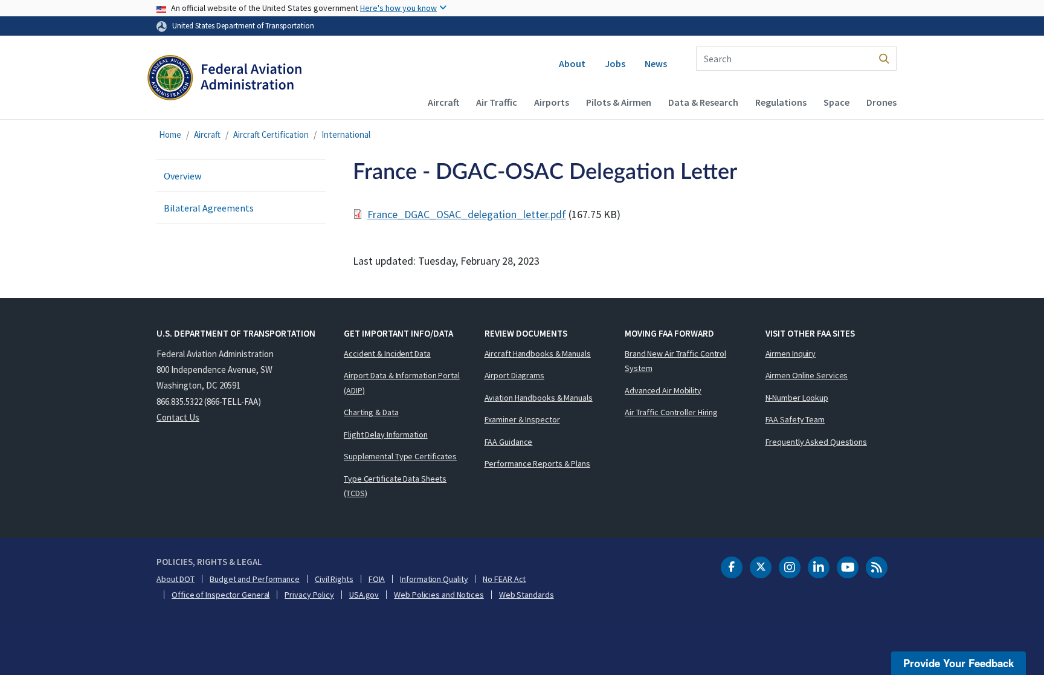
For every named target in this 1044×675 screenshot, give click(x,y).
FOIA (377, 579)
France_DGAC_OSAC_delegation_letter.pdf (466, 214)
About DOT (175, 579)
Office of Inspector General (220, 594)
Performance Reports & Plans (537, 463)
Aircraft (443, 102)
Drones (881, 102)
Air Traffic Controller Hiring (671, 412)
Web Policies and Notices (439, 594)
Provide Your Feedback (958, 663)
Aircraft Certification (271, 134)
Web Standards (526, 594)
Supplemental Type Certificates (400, 456)
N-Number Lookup (797, 397)
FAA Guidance (509, 441)
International (345, 134)
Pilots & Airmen (618, 102)
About (572, 63)
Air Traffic (496, 102)
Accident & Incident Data (387, 353)
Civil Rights (334, 579)
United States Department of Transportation (243, 25)
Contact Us (177, 417)
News (656, 63)
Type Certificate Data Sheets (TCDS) (395, 486)
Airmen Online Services (806, 375)
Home (170, 134)
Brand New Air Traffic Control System (675, 361)
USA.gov (364, 594)
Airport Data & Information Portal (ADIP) (402, 383)
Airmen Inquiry (790, 353)
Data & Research (703, 102)
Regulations (781, 102)
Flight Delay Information (386, 434)
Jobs (615, 63)
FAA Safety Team (795, 419)
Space (836, 102)
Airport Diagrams (514, 375)
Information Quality (434, 579)
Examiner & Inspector (522, 419)
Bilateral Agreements (209, 208)
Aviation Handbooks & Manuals (539, 397)
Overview (182, 176)
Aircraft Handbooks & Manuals (538, 353)
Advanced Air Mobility (663, 390)
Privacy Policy (309, 594)
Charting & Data (371, 412)
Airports (551, 102)
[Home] (224, 79)
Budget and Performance (255, 579)
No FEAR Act (504, 579)
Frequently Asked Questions (816, 441)
